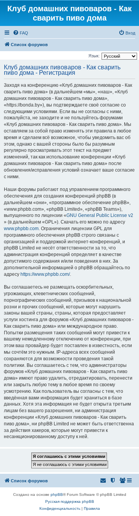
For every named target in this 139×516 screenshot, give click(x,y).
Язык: (94, 55)
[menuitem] (20, 33)
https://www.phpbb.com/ (45, 274)
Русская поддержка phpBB (69, 501)
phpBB (57, 494)
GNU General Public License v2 (99, 215)
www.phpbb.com (21, 228)
